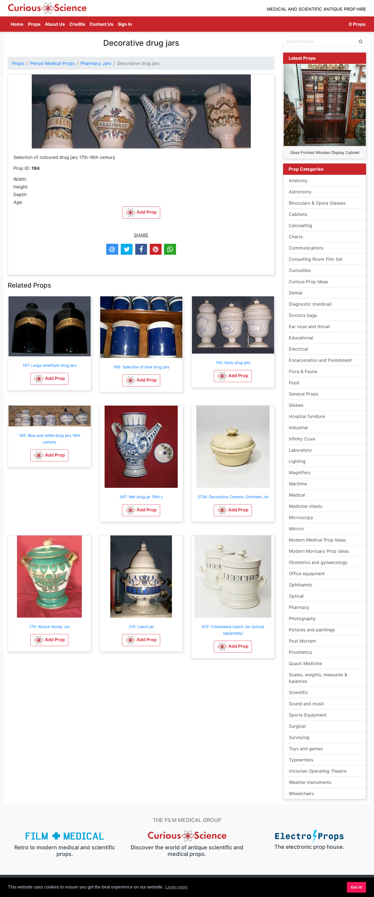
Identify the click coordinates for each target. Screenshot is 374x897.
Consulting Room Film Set (316, 259)
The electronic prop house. (309, 847)
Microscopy (301, 517)
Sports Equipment (307, 715)
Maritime (298, 483)
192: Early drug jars (233, 362)
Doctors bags (303, 315)
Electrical (298, 349)
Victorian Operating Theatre (318, 771)
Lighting (297, 461)
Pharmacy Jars (95, 63)
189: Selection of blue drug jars (141, 367)
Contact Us (101, 24)
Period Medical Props (52, 63)
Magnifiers (299, 472)
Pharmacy (299, 607)
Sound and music (306, 703)
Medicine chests (305, 506)
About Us (55, 24)
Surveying (299, 737)
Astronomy (300, 191)
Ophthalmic (300, 585)
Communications (306, 248)
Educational (301, 337)
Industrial (298, 427)
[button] (49, 379)
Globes (296, 405)
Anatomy (298, 180)
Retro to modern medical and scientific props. (64, 850)
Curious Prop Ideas (308, 281)
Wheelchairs (301, 793)
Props (34, 24)
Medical (297, 495)
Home (18, 24)
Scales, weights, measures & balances (318, 678)
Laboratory (300, 450)
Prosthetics (300, 652)
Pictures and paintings (312, 629)
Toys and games (306, 748)
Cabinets (298, 214)
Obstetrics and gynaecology (318, 562)
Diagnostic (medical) (310, 304)
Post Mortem (302, 641)
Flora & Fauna (303, 371)
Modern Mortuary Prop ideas (319, 551)
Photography (302, 618)
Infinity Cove (302, 439)
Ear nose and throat (309, 326)
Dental (295, 293)
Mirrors (296, 528)
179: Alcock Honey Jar (49, 626)
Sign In (125, 24)
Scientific (298, 692)
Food (294, 382)
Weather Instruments (310, 782)
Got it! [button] (357, 887)
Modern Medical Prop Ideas (317, 540)
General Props (303, 394)
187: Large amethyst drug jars (49, 365)
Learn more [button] (176, 887)
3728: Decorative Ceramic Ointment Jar (233, 496)
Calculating (300, 225)
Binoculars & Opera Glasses (317, 203)
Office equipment (307, 573)
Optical (296, 596)
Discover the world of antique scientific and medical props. (187, 850)
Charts (296, 236)
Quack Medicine (305, 663)
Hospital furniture (307, 416)
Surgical (297, 726)
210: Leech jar (141, 626)
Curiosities (300, 270)
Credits (77, 24)
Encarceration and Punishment (320, 360)
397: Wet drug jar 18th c (141, 496)
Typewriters (301, 760)
